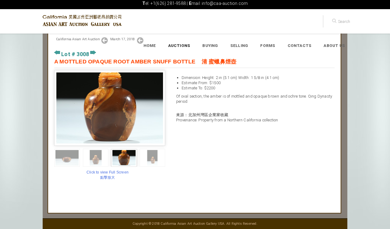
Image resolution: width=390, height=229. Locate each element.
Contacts (300, 45)
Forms (267, 45)
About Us (334, 45)
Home (150, 45)
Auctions (179, 45)
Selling (239, 45)
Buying (210, 45)
